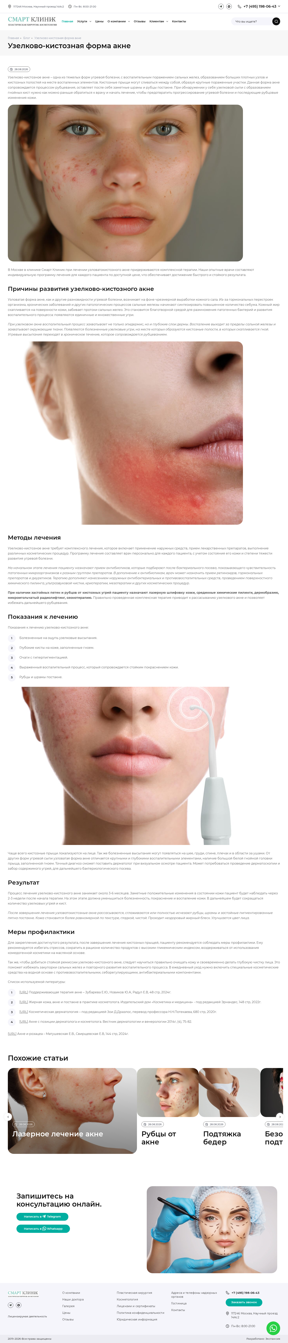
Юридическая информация (137, 1319)
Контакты (179, 21)
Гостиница (179, 1303)
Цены (99, 21)
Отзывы (140, 21)
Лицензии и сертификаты (136, 1306)
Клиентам (156, 21)
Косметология (127, 1299)
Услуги (82, 21)
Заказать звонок (244, 1302)
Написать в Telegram (42, 1216)
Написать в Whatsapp (43, 1228)
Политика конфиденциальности (140, 1313)
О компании (117, 21)
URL (23, 992)
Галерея (68, 1306)
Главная (67, 21)
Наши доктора (73, 1299)
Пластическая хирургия (134, 1293)
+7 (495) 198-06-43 (260, 6)
